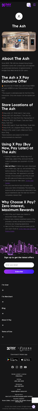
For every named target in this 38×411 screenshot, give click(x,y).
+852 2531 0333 (19, 381)
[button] (3, 290)
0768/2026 (19, 376)
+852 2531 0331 (19, 386)
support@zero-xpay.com (19, 391)
